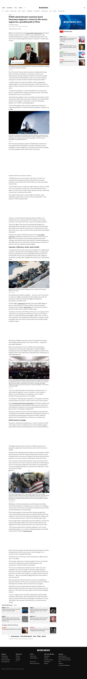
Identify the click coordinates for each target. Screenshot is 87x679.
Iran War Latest (4, 657)
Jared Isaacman (38, 33)
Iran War (7, 11)
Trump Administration (26, 636)
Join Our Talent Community (65, 659)
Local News (9, 7)
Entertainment (44, 11)
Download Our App (48, 659)
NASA (39, 636)
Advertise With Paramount (64, 657)
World (19, 11)
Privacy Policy (33, 656)
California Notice (33, 657)
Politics (23, 11)
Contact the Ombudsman (64, 665)
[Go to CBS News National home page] (43, 7)
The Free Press (61, 11)
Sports (54, 11)
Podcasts (46, 657)
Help (60, 661)
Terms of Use (33, 661)
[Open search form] (84, 7)
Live (16, 7)
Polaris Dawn (27, 307)
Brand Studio (47, 661)
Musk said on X (27, 531)
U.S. (3, 11)
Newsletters (47, 656)
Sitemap (46, 663)
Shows (20, 7)
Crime (50, 11)
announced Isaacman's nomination (23, 403)
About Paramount (62, 656)
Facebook (18, 657)
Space (10, 14)
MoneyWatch (37, 11)
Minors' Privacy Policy (35, 663)
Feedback (61, 663)
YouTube (18, 656)
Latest (3, 7)
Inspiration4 (21, 303)
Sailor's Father (13, 11)
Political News (4, 656)
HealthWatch (30, 11)
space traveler (29, 33)
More (15, 605)
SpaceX (44, 636)
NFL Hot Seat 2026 (5, 659)
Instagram (18, 659)
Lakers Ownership (5, 661)
